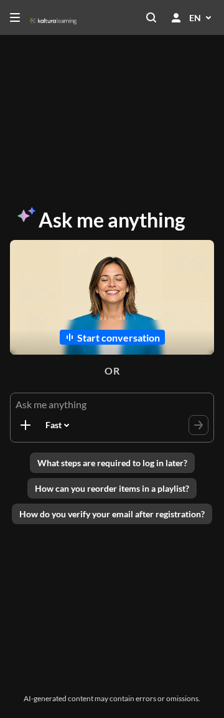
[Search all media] (151, 17)
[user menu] (176, 17)
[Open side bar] (15, 17)
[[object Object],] (25, 425)
